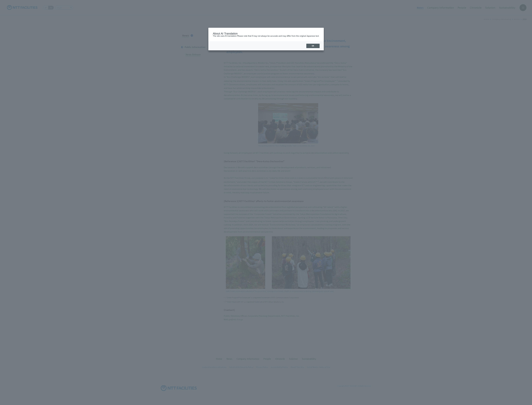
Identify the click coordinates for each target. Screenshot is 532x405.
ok (313, 46)
